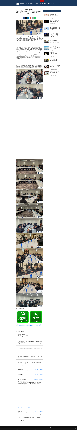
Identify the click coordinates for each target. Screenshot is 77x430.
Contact (52, 3)
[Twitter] (59, 1)
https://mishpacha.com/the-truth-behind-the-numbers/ (26, 407)
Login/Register (51, 427)
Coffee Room (41, 3)
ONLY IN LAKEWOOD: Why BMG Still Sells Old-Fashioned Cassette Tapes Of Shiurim (55, 73)
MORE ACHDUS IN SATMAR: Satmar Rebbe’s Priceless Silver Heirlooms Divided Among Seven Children (55, 66)
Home (37, 3)
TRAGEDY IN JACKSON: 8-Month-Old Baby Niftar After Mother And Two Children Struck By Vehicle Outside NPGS (54, 22)
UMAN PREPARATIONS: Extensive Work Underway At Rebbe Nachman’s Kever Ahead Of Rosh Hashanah (54, 41)
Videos (45, 3)
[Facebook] (56, 1)
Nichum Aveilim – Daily (49, 0)
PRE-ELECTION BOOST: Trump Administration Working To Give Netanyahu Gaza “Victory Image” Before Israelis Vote (55, 35)
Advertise (40, 427)
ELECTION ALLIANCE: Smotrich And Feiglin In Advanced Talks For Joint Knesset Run (54, 54)
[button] (59, 3)
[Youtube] (60, 1)
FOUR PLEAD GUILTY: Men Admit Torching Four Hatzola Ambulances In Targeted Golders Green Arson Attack (54, 60)
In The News (56, 427)
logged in (21, 422)
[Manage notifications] (75, 428)
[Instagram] (58, 1)
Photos (49, 3)
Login (54, 0)
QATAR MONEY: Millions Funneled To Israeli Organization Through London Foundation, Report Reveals (55, 15)
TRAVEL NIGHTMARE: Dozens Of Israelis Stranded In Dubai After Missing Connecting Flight (55, 47)
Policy (60, 427)
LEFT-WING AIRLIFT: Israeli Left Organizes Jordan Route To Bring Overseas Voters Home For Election (55, 28)
